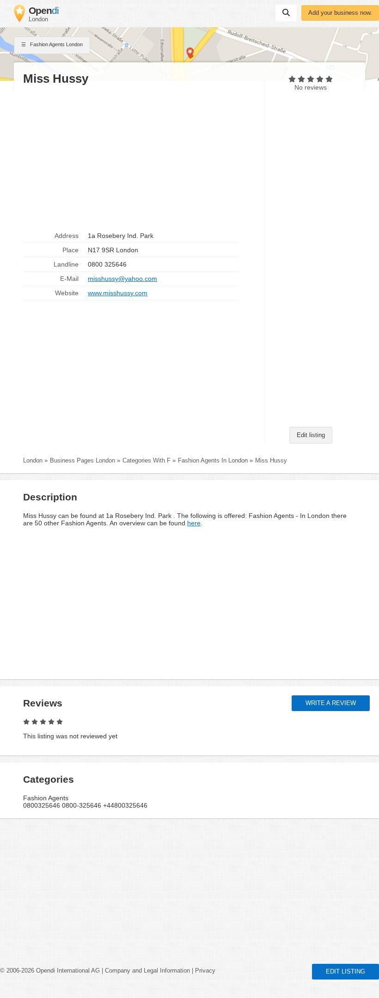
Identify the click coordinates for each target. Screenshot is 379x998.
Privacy (205, 971)
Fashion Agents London (56, 44)
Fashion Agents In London (213, 460)
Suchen (286, 13)
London (33, 460)
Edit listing (311, 435)
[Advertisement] (139, 157)
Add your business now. (340, 13)
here (194, 523)
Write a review (331, 703)
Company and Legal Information (147, 971)
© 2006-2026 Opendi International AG (50, 971)
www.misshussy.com (117, 293)
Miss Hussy (271, 460)
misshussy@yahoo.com (122, 278)
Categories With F (146, 460)
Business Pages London (82, 460)
